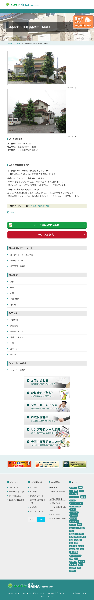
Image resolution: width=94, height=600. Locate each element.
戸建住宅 (41, 206)
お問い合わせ (55, 503)
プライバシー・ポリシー (58, 493)
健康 (83, 528)
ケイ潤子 (72, 509)
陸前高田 (72, 571)
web (76, 491)
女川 (71, 540)
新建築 (72, 549)
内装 (12, 293)
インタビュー (74, 497)
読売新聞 (72, 568)
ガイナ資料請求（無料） (48, 225)
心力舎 (80, 546)
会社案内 (53, 487)
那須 (78, 568)
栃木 (76, 558)
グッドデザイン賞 (75, 506)
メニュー (89, 10)
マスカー (72, 525)
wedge (81, 491)
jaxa (80, 487)
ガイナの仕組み (15, 496)
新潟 (77, 549)
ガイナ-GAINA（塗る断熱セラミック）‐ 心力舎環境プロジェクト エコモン (30, 586)
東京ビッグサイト (75, 555)
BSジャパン (73, 487)
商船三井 (77, 537)
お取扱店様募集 (56, 499)
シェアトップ (74, 512)
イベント (74, 493)
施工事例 (33, 491)
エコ (83, 496)
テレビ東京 (73, 518)
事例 (79, 524)
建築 (76, 543)
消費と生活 (73, 561)
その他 (13, 304)
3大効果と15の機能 (16, 500)
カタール (72, 500)
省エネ (81, 561)
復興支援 (73, 546)
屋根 (34, 206)
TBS (71, 491)
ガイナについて (15, 487)
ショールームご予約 (58, 518)
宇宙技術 (78, 540)
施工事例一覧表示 (17, 266)
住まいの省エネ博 (75, 528)
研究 (80, 564)
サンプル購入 (46, 234)
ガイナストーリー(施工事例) (21, 254)
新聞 (82, 549)
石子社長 (73, 564)
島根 (71, 543)
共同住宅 (14, 325)
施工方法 (33, 487)
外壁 (30, 206)
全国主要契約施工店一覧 (37, 501)
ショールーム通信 (17, 370)
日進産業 (74, 552)
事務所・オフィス (17, 331)
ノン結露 (33, 507)
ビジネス (74, 521)
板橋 (71, 558)
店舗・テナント (16, 337)
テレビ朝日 (73, 515)
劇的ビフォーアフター (77, 534)
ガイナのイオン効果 (17, 491)
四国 (47, 206)
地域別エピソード (17, 260)
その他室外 (14, 299)
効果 (71, 537)
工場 (12, 343)
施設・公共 (14, 348)
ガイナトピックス (36, 511)
